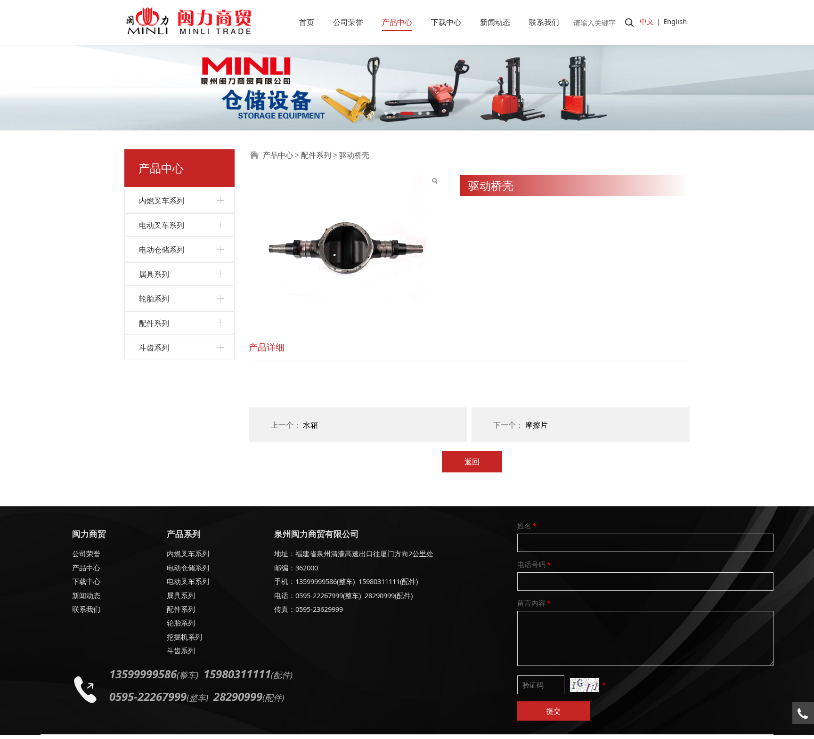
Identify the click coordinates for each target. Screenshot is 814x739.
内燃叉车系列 (161, 200)
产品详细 (267, 347)
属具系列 (154, 274)
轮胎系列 (154, 298)
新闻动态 (495, 22)
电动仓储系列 (161, 249)
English (675, 21)
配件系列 (154, 323)
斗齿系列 (154, 347)
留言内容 (534, 603)
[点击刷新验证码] (584, 685)
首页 (306, 22)
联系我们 (544, 22)
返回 (472, 461)
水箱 (310, 425)
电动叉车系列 (161, 225)
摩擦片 (536, 425)
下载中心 (446, 22)
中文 (647, 21)
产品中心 (397, 22)
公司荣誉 (348, 22)
